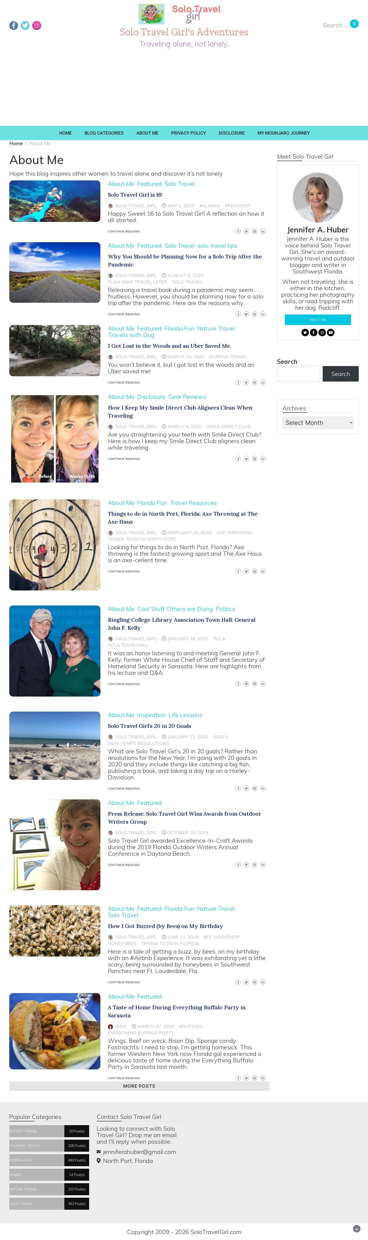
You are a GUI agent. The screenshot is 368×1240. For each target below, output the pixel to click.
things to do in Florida (170, 943)
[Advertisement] (184, 88)
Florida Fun (179, 328)
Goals (220, 737)
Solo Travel (179, 183)
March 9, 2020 (184, 426)
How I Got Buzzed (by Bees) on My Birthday (165, 925)
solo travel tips (217, 245)
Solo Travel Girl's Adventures (184, 32)
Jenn (121, 1026)
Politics (225, 608)
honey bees (122, 943)
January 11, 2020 (187, 737)
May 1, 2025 (180, 205)
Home (65, 133)
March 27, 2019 (155, 1026)
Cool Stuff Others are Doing (175, 608)
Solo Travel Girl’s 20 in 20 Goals (149, 725)
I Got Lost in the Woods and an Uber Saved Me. (169, 345)
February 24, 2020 (189, 532)
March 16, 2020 (185, 357)
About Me (147, 133)
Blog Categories (104, 133)
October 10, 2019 (187, 832)
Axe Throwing (234, 532)
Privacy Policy (188, 133)
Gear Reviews (187, 396)
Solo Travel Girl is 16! (135, 194)
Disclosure (232, 133)
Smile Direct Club (229, 426)
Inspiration (151, 715)
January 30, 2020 (187, 639)
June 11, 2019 (183, 937)
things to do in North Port (142, 539)
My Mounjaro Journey (284, 133)
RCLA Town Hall (128, 645)
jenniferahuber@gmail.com (139, 1151)
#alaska (209, 205)
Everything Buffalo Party (141, 1033)
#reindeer (237, 205)
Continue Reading (124, 231)
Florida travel (228, 357)
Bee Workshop (222, 937)
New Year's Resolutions (138, 743)
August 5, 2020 (185, 275)
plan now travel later (137, 282)
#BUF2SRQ (191, 1026)
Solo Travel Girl (136, 205)
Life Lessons (185, 715)
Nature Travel (216, 328)
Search (287, 361)
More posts (139, 1086)
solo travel (187, 282)
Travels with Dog (131, 335)
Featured (149, 183)
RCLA (219, 639)
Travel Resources (193, 502)
